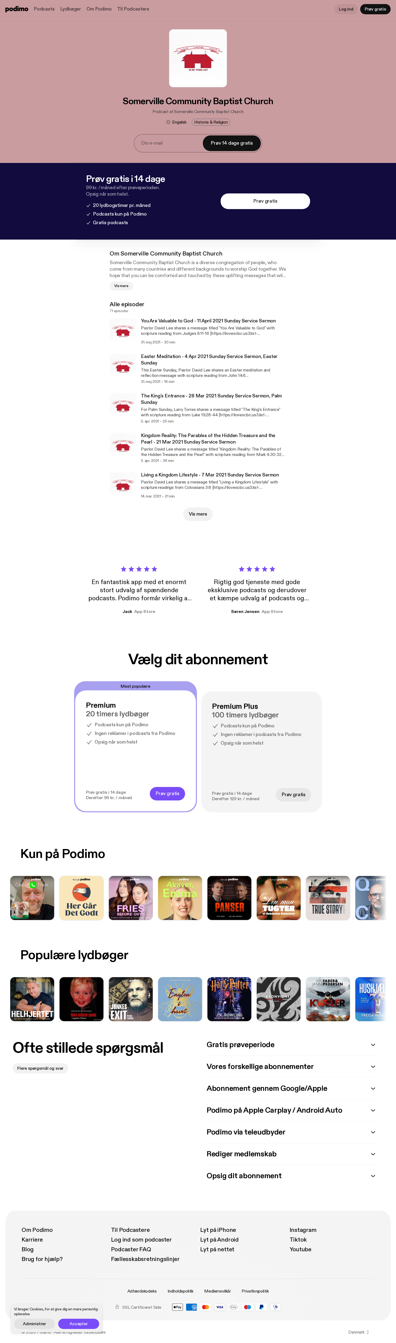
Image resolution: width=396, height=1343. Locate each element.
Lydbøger (70, 9)
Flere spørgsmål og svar (40, 1068)
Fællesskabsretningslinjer (145, 1259)
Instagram (303, 1230)
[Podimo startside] (16, 9)
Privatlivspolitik (255, 1291)
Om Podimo (99, 9)
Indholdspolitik (181, 1291)
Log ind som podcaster (141, 1239)
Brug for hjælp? (42, 1259)
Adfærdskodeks (142, 1291)
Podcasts (44, 9)
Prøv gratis (375, 9)
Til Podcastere (133, 9)
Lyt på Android (219, 1239)
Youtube (300, 1249)
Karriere (32, 1239)
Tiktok (298, 1239)
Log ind (346, 9)
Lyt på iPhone (218, 1230)
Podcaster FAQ (131, 1249)
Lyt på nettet (217, 1249)
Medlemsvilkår (217, 1291)
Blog (28, 1249)
